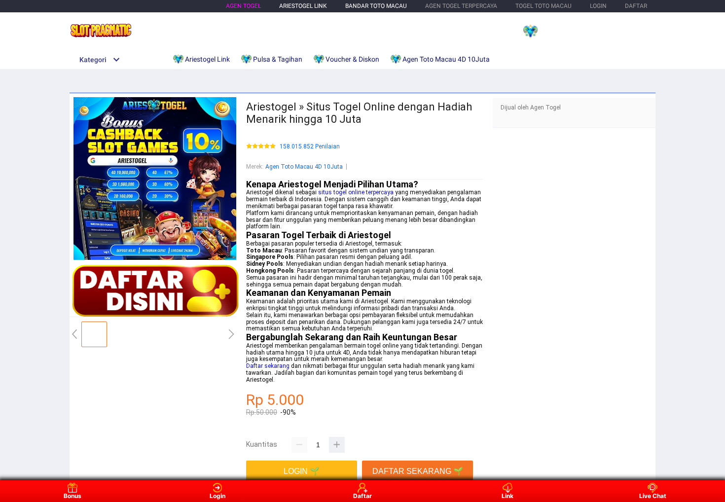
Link (507, 496)
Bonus (72, 496)
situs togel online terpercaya (356, 192)
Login (217, 496)
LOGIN (598, 5)
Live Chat (652, 496)
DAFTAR (636, 5)
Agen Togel (243, 5)
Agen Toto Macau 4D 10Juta (304, 166)
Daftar (362, 496)
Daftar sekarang (268, 365)
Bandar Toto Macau (376, 5)
